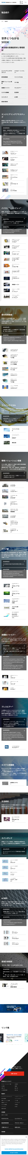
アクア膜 (16, 82)
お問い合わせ (17, 1127)
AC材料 (16, 97)
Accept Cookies (14, 1152)
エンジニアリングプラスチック (6, 71)
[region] (14, 1145)
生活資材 (16, 92)
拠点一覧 (16, 1088)
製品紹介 (3, 1093)
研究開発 (3, 1112)
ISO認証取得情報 (4, 1090)
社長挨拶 (16, 1084)
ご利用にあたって (5, 1127)
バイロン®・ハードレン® (19, 71)
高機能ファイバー (5, 88)
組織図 (16, 1086)
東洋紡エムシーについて (6, 1081)
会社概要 (2, 1086)
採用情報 (3, 1131)
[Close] (26, 1137)
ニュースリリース (18, 1118)
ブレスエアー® (17, 88)
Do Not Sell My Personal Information (14, 1149)
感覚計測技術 (4, 101)
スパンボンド (4, 97)
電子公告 (16, 1090)
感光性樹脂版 (4, 77)
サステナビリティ (5, 1118)
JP (22, 1)
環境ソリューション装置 (6, 82)
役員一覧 (2, 1088)
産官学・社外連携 (4, 1114)
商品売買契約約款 (5, 1122)
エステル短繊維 (5, 92)
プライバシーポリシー (19, 1122)
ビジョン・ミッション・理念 (6, 1084)
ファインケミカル (18, 77)
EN (22, 3)
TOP (2, 21)
